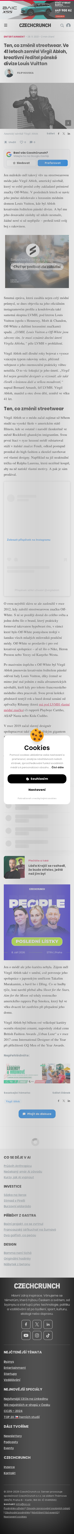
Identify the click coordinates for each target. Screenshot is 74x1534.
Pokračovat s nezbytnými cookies (37, 798)
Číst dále (58, 767)
